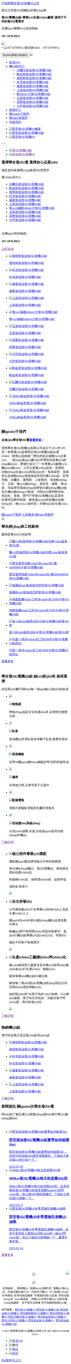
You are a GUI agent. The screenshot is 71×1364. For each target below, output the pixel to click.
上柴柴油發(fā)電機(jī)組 (32, 90)
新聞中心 (15, 110)
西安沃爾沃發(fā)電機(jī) (22, 1317)
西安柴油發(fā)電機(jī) (41, 1320)
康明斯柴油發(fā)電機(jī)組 (34, 78)
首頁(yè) (14, 62)
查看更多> (36, 439)
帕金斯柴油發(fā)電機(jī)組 (34, 74)
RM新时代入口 (11, 1360)
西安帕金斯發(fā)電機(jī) (52, 1317)
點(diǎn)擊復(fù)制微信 (15, 55)
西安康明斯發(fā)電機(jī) (34, 1313)
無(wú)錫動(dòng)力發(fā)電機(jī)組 (32, 208)
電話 (15, 1349)
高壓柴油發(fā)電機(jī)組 (32, 102)
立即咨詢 (8, 249)
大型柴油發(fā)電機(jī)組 (32, 106)
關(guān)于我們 (19, 114)
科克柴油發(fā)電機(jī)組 (32, 82)
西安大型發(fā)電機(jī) (14, 1320)
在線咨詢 (15, 121)
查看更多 (8, 661)
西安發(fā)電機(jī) (25, 1309)
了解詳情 (8, 842)
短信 (15, 1353)
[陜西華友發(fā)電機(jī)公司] (20, 3)
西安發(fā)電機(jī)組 (47, 1309)
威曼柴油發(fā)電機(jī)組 (32, 86)
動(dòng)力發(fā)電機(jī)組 (33, 94)
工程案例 (28, 514)
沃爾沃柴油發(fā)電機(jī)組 (34, 70)
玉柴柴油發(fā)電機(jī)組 (32, 98)
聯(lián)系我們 (18, 118)
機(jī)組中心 (17, 66)
